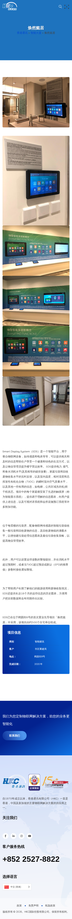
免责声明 (33, 905)
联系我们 (14, 735)
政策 (19, 905)
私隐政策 (50, 905)
